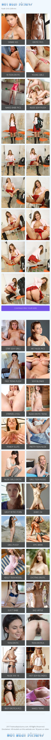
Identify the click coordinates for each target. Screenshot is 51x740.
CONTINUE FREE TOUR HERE (25, 308)
